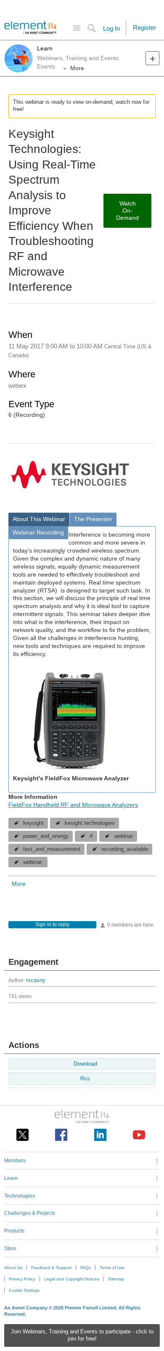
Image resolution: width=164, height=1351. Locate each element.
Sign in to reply (52, 924)
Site (76, 28)
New (152, 58)
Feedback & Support (51, 1267)
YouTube (139, 1135)
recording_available (124, 849)
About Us (13, 1267)
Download (85, 1064)
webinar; (33, 862)
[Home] (30, 27)
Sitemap (116, 1279)
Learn (45, 48)
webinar (123, 836)
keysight (33, 823)
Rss (85, 1079)
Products (14, 1230)
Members (15, 1160)
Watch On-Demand (127, 210)
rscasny (35, 980)
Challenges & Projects (29, 1213)
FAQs (85, 1267)
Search (91, 28)
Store (10, 1248)
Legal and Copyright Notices (71, 1279)
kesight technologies (90, 823)
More (77, 68)
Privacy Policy (22, 1279)
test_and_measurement (51, 849)
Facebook (61, 1135)
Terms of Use (112, 1267)
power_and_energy (46, 836)
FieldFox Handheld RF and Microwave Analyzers (73, 804)
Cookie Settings (24, 1290)
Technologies (19, 1195)
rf (91, 836)
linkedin (100, 1135)
